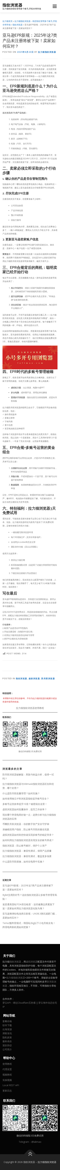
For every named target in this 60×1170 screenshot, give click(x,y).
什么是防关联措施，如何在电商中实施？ (23, 861)
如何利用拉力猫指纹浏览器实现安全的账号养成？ (28, 840)
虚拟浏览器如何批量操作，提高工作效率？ (24, 809)
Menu (54, 6)
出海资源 (7, 1029)
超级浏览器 (34, 678)
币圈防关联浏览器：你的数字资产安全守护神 (25, 824)
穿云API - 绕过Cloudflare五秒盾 (19, 1002)
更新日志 (7, 1090)
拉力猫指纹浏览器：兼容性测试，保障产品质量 (27, 850)
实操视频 (7, 1080)
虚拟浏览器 (32, 961)
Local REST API (10, 1085)
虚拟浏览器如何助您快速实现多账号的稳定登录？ (28, 834)
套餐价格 (7, 1021)
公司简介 (7, 1049)
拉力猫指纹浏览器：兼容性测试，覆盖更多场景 (27, 856)
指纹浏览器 (12, 5)
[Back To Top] (30, 1154)
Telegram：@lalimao (30, 1141)
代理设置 (7, 1069)
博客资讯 (7, 1033)
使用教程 (7, 1063)
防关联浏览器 (48, 678)
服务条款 (7, 1041)
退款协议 (7, 1045)
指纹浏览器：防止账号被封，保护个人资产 (24, 845)
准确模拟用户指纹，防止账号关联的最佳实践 (25, 829)
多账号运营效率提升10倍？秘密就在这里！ (24, 804)
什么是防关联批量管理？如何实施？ (21, 793)
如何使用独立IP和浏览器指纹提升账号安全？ (25, 798)
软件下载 (7, 1025)
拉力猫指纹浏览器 (47, 52)
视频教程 (7, 1074)
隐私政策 (7, 1037)
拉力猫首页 (7, 21)
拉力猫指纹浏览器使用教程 (30, 708)
